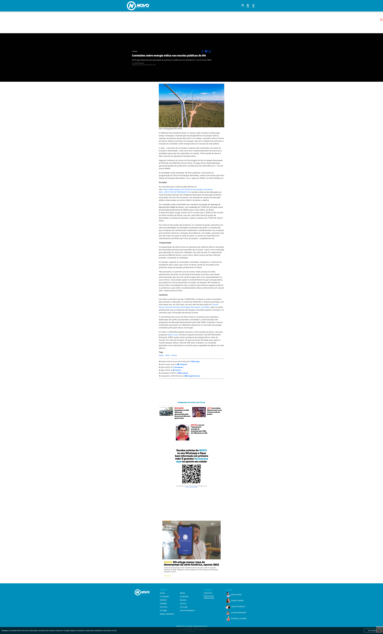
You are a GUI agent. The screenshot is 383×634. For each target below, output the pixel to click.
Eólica (161, 355)
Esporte (163, 600)
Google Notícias (193, 376)
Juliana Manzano (238, 612)
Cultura (183, 607)
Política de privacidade (209, 597)
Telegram (183, 364)
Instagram (178, 367)
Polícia (183, 604)
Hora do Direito (238, 606)
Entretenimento (187, 611)
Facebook (184, 373)
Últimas (163, 611)
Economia (184, 597)
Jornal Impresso (167, 614)
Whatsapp (195, 361)
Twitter (177, 370)
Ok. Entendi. (372, 630)
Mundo (183, 600)
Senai (167, 355)
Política (163, 607)
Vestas (174, 355)
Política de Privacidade (191, 487)
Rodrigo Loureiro (239, 618)
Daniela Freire (237, 600)
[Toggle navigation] (253, 5)
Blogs (162, 593)
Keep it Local (173, 334)
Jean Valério (236, 594)
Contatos (208, 593)
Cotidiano (164, 597)
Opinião (163, 604)
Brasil (182, 593)
